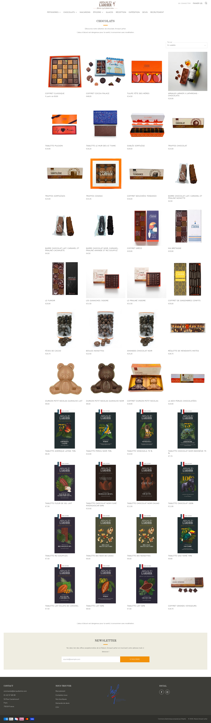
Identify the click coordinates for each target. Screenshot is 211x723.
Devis (145, 12)
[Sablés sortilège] (146, 123)
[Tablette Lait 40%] (146, 583)
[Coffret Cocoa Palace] (105, 71)
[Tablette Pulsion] (64, 123)
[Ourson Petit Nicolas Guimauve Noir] (105, 378)
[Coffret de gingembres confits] (187, 278)
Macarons (85, 12)
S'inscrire (135, 659)
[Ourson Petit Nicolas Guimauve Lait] (64, 378)
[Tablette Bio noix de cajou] (105, 533)
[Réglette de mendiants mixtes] (187, 328)
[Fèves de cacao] (64, 328)
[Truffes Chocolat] (187, 123)
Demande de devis (62, 703)
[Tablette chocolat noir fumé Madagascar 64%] (105, 481)
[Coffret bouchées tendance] (146, 173)
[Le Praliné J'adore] (146, 278)
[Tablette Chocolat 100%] (187, 481)
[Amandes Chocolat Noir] (146, 328)
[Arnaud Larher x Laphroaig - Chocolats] (187, 71)
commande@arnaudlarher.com (15, 691)
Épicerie (97, 12)
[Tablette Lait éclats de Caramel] (64, 583)
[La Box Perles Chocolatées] (187, 378)
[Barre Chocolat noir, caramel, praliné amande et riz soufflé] (105, 226)
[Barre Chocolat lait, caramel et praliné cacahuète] (64, 226)
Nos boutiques (61, 699)
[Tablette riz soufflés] (64, 533)
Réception (121, 12)
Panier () (197, 3)
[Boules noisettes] (105, 328)
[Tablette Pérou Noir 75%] (105, 429)
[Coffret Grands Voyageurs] (187, 583)
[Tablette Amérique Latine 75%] (64, 429)
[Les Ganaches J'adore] (105, 278)
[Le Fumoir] (64, 278)
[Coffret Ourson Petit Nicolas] (146, 378)
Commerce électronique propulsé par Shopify (172, 719)
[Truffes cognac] (105, 173)
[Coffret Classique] (64, 71)
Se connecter (184, 3)
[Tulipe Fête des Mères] (146, 71)
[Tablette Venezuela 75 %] (146, 429)
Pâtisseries (53, 12)
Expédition (134, 12)
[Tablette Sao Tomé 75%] (187, 533)
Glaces (109, 12)
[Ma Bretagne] (187, 226)
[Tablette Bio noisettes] (146, 533)
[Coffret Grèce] (146, 226)
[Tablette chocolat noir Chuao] (146, 481)
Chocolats (69, 12)
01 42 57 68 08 (9, 695)
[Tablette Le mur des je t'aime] (105, 123)
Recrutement (157, 12)
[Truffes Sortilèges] (64, 173)
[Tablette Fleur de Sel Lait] (64, 481)
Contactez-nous (61, 695)
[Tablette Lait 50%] (105, 583)
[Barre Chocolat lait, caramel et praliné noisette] (187, 173)
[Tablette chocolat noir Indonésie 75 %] (187, 429)
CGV (57, 707)
